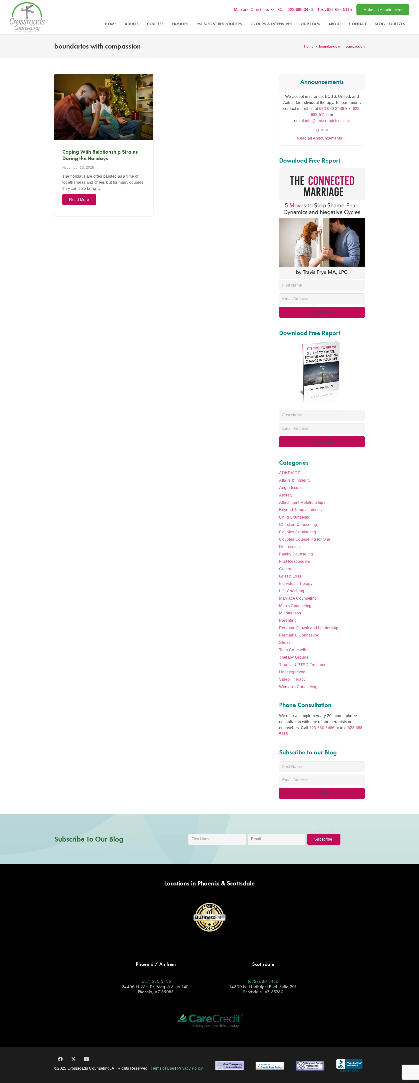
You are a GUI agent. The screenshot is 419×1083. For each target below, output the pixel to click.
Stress (284, 642)
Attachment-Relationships (302, 502)
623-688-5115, (337, 111)
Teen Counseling (294, 650)
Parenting (288, 620)
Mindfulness (290, 613)
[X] (73, 1059)
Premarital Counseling (299, 635)
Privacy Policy (190, 1068)
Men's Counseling (295, 606)
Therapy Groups (293, 657)
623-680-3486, (303, 111)
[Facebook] (60, 1059)
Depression (289, 547)
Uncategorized (292, 672)
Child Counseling (294, 517)
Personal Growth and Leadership (308, 628)
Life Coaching (291, 591)
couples (353, 99)
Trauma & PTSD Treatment (303, 665)
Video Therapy (292, 679)
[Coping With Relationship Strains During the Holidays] (103, 145)
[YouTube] (87, 1059)
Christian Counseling (298, 524)
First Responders (294, 561)
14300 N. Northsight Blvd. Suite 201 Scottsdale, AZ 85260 (263, 989)
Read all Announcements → (322, 138)
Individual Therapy (296, 583)
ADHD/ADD (290, 473)
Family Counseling (296, 554)
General (286, 569)
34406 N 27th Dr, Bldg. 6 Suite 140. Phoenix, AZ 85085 (156, 989)
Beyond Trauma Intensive (302, 510)
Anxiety (285, 495)
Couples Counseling (297, 532)
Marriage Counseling (298, 598)
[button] (253, 10)
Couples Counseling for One (304, 539)
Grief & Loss (290, 576)
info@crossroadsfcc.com (327, 118)
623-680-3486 (322, 728)
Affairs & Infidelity (294, 480)
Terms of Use (162, 1068)
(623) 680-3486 (155, 981)
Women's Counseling (298, 687)
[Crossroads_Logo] (27, 17)
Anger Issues (291, 488)
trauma (305, 105)
